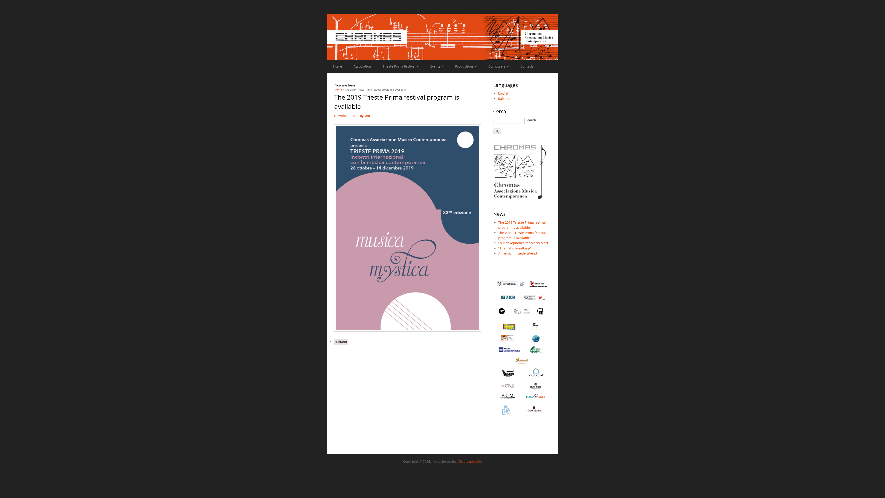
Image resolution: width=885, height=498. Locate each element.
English (503, 93)
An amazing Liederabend (517, 253)
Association (362, 66)
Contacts (527, 66)
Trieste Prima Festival (399, 66)
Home (337, 66)
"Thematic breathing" (514, 248)
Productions (464, 66)
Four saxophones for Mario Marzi (523, 243)
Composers (497, 66)
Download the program (352, 115)
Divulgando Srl (470, 461)
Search (531, 120)
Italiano (341, 342)
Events (435, 66)
